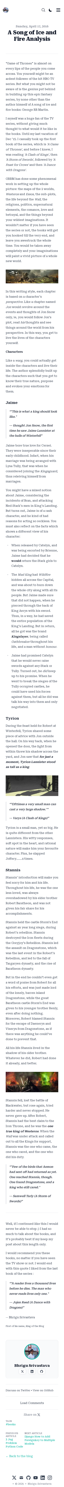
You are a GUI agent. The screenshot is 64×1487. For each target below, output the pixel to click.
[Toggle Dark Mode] (50, 10)
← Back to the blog (19, 1456)
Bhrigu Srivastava (40, 1483)
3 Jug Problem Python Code (14, 1443)
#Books (11, 1424)
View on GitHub (43, 1390)
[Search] (43, 10)
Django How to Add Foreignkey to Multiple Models (40, 1440)
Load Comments (32, 1403)
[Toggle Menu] (58, 10)
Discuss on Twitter (18, 1390)
